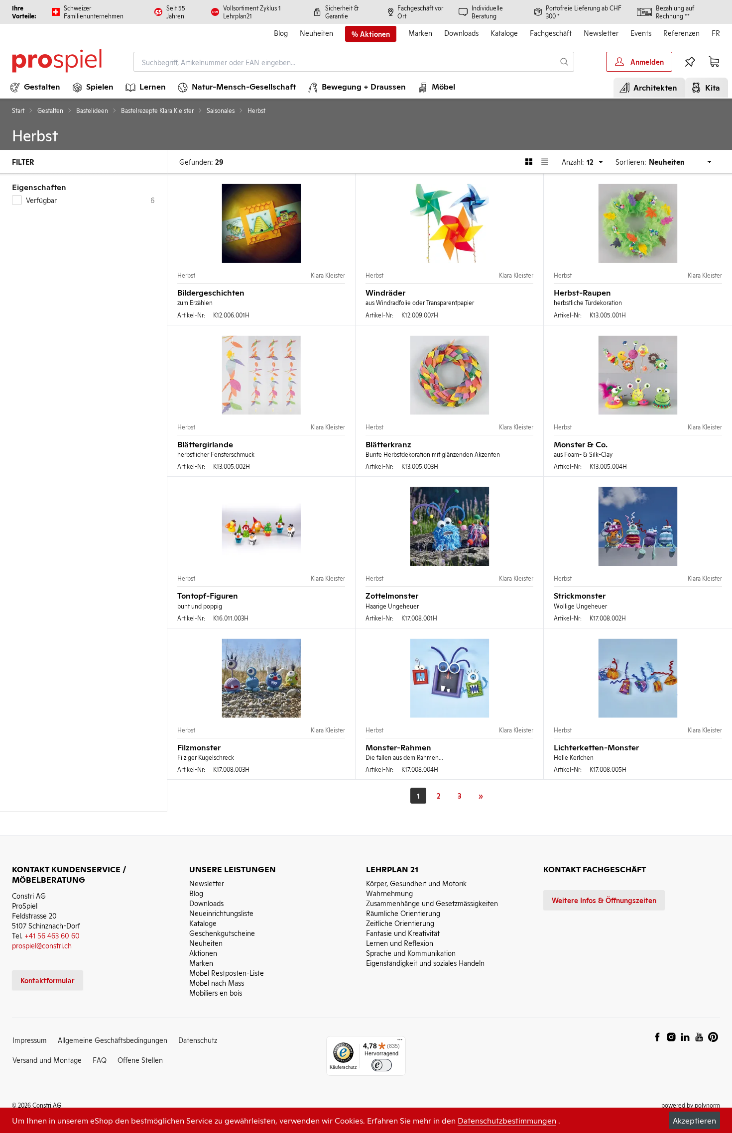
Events (640, 32)
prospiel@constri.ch (42, 945)
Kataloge (504, 32)
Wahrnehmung (389, 893)
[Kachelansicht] (529, 162)
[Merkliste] (690, 62)
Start (18, 110)
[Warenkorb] (714, 62)
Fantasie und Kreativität (403, 932)
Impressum (29, 1039)
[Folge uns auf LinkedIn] (685, 1037)
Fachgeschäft (551, 32)
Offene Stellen (140, 1059)
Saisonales (221, 110)
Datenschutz (197, 1039)
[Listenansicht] (545, 162)
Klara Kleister (328, 275)
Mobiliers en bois (215, 992)
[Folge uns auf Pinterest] (713, 1037)
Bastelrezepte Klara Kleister (157, 110)
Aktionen (203, 952)
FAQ (100, 1059)
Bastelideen (92, 110)
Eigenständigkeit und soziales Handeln (425, 962)
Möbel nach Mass (216, 982)
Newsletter (601, 32)
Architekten (653, 87)
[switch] (381, 1065)
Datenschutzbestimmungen (507, 1120)
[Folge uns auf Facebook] (657, 1037)
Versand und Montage (47, 1059)
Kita (710, 87)
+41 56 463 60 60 (52, 935)
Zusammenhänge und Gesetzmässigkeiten (432, 903)
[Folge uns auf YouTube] (699, 1037)
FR (716, 32)
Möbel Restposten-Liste (226, 972)
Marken (420, 32)
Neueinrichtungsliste (221, 913)
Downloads (461, 32)
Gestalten (50, 110)
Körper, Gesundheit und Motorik (416, 883)
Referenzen (681, 32)
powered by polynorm (690, 1105)
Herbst (186, 275)
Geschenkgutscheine (222, 932)
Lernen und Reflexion (399, 942)
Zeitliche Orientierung (400, 922)
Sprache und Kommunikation (411, 952)
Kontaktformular (47, 980)
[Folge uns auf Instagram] (671, 1037)
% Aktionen (371, 33)
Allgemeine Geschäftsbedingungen (112, 1039)
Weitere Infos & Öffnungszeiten (604, 900)
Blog (281, 32)
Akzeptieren (694, 1120)
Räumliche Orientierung (403, 913)
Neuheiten (316, 32)
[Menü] (400, 1042)
